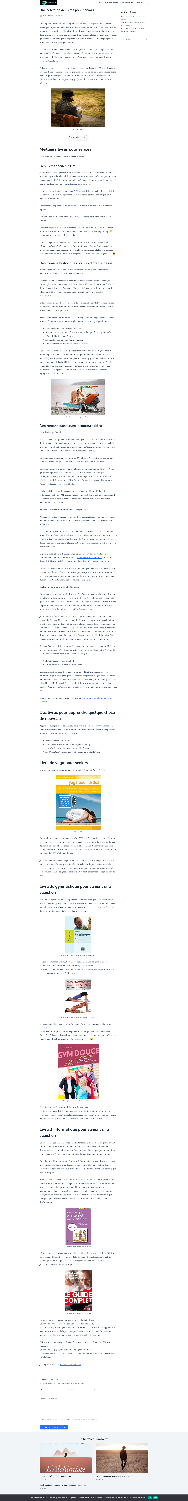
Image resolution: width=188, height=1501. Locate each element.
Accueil (97, 3)
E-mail (70, 1390)
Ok (150, 1497)
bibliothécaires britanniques (89, 557)
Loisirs (140, 3)
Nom (43, 1390)
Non (155, 1497)
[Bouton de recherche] (146, 39)
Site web (97, 1390)
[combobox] (132, 39)
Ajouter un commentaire (49, 1398)
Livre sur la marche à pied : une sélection (113, 1476)
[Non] (185, 1498)
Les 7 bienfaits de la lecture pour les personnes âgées (63, 1485)
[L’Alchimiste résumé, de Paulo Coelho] (66, 1458)
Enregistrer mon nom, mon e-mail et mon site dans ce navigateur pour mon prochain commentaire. (69, 1420)
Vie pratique (127, 3)
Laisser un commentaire (53, 1427)
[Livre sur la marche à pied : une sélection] (122, 1458)
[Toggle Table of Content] (83, 137)
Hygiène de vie (111, 3)
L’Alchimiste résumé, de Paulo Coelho (55, 1476)
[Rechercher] (147, 3)
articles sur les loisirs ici (70, 1364)
